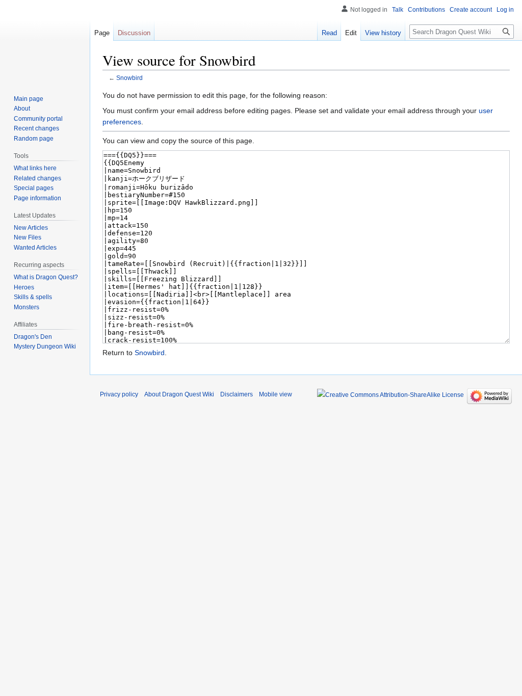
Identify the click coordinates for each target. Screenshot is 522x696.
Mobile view (275, 394)
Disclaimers (236, 394)
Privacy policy (119, 394)
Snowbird (129, 77)
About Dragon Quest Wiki (179, 394)
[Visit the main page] (45, 41)
